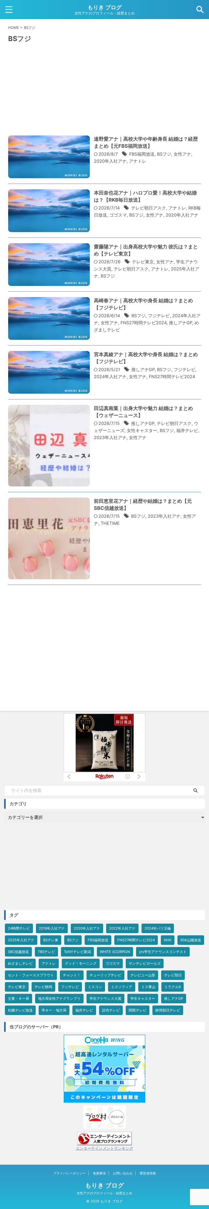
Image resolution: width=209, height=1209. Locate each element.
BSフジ (164, 154)
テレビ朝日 (173, 975)
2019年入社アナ (52, 928)
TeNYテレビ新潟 (77, 951)
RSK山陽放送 (190, 940)
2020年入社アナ (110, 161)
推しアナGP (180, 322)
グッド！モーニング (81, 963)
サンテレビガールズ (145, 963)
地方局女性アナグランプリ (59, 998)
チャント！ (72, 975)
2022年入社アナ (122, 928)
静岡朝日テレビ (167, 1010)
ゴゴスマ (118, 215)
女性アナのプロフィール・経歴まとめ (104, 1193)
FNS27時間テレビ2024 (144, 322)
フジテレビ (159, 315)
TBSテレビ (46, 951)
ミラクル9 (172, 987)
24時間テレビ (19, 928)
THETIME (110, 523)
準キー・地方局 (54, 1010)
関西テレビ (137, 1010)
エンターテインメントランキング (104, 1148)
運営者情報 (148, 1173)
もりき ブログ (105, 7)
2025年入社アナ (21, 940)
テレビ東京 (143, 261)
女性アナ (182, 154)
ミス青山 (148, 987)
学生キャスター (142, 998)
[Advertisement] (104, 95)
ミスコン (95, 987)
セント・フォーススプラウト (31, 975)
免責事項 (99, 1173)
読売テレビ (111, 1010)
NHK (167, 940)
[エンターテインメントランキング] (104, 1142)
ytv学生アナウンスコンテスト (163, 951)
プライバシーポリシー (69, 1173)
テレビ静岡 (43, 987)
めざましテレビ (20, 963)
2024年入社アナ (110, 376)
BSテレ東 (50, 940)
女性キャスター (142, 430)
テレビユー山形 (142, 975)
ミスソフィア (121, 987)
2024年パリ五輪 (158, 928)
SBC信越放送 (18, 951)
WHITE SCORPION (115, 951)
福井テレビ (187, 430)
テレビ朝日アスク (148, 208)
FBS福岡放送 (142, 154)
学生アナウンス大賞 (105, 998)
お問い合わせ (123, 1173)
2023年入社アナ (110, 437)
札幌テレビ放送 (20, 1010)
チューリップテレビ (105, 975)
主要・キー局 (18, 998)
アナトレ (137, 161)
